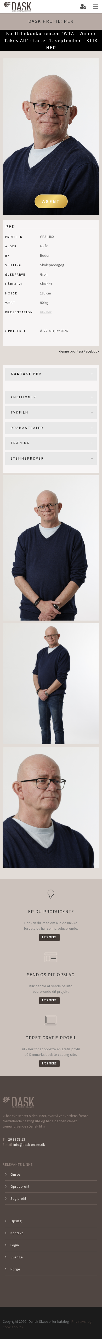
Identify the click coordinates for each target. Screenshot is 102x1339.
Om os (15, 1174)
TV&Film (20, 412)
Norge (15, 1269)
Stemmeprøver (27, 458)
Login (14, 1245)
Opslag (16, 1221)
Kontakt (16, 1233)
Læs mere (49, 937)
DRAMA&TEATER (27, 428)
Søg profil (18, 1198)
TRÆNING (20, 443)
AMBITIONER (23, 397)
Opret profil (19, 1186)
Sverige (16, 1257)
